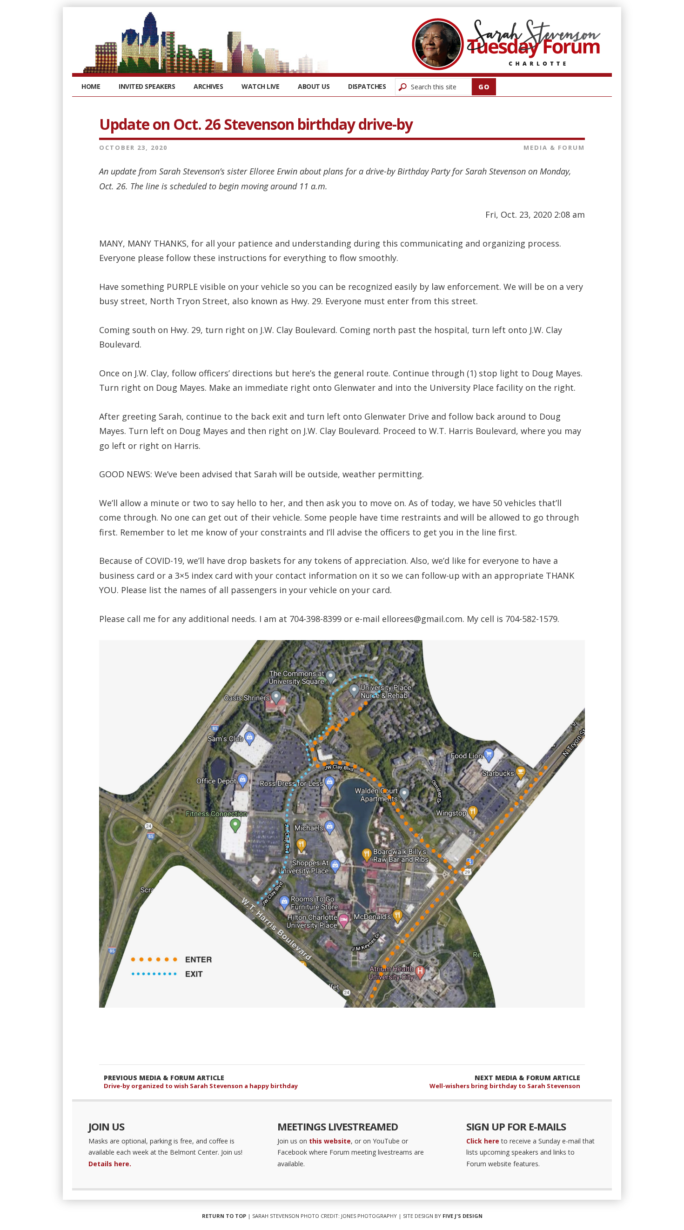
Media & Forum (554, 147)
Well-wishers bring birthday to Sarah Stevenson (504, 1086)
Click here (482, 1140)
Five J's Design (463, 1215)
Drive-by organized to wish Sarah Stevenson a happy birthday (201, 1086)
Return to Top (224, 1215)
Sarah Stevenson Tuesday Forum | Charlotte (506, 44)
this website (330, 1140)
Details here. (109, 1163)
